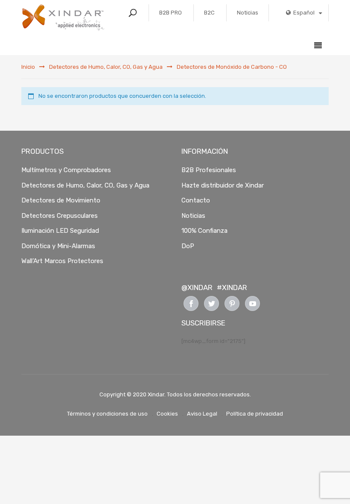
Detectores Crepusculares (59, 216)
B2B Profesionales (208, 170)
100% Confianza (204, 230)
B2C (209, 12)
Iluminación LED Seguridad (60, 230)
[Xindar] (63, 17)
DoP (187, 246)
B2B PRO (170, 12)
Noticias (247, 12)
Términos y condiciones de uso (107, 413)
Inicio (28, 67)
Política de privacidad (254, 413)
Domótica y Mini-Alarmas (58, 246)
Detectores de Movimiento (60, 200)
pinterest (232, 303)
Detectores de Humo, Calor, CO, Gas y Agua (106, 67)
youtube (252, 303)
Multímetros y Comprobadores (66, 170)
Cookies (167, 413)
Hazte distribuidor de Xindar (222, 185)
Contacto (195, 200)
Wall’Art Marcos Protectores (62, 261)
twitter (211, 303)
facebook (191, 303)
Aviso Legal (202, 413)
